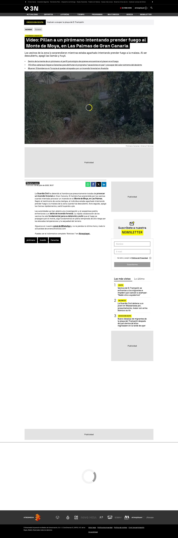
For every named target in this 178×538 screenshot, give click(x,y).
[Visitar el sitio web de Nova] (84, 517)
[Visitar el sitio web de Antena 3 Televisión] (59, 517)
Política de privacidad (104, 527)
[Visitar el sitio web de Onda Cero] (110, 517)
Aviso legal (92, 527)
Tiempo (80, 14)
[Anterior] (25, 2)
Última (127, 8)
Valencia (122, 300)
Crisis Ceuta (32, 2)
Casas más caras (107, 2)
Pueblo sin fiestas (94, 2)
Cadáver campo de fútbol (137, 2)
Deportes (48, 14)
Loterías (64, 14)
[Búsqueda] (151, 8)
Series (129, 14)
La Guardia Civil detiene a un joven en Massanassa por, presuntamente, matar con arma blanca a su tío (132, 307)
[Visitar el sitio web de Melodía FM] (126, 517)
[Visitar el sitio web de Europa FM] (118, 517)
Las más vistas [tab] (122, 279)
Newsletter (145, 14)
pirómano (31, 240)
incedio (43, 240)
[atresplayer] (141, 8)
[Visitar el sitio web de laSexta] (67, 517)
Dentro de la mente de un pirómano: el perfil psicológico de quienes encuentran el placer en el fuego (73, 61)
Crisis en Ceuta (124, 316)
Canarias (55, 240)
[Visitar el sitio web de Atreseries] (101, 517)
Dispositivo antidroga (68, 2)
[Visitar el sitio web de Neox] (76, 517)
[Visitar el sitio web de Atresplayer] (138, 517)
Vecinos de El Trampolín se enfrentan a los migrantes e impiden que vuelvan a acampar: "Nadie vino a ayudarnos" (132, 291)
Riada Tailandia (82, 2)
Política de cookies (120, 527)
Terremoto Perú (55, 2)
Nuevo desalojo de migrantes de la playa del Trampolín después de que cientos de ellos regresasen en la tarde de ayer (132, 322)
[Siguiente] (152, 2)
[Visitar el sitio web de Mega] (93, 517)
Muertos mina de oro (121, 2)
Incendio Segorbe (43, 2)
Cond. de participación (136, 527)
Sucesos (38, 29)
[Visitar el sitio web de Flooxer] (150, 517)
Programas (97, 14)
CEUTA (120, 285)
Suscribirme (132, 264)
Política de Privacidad (140, 258)
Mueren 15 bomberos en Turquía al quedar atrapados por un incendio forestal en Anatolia (68, 68)
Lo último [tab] (139, 279)
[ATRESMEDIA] (32, 517)
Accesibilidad (93, 532)
